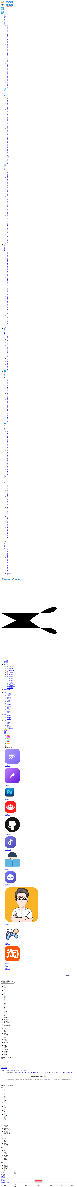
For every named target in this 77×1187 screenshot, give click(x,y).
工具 (4, 1085)
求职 (11, 1085)
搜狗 (8, 725)
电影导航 (3, 1176)
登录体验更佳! (38, 1181)
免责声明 (45, 1072)
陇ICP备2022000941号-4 (66, 1072)
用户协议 (39, 1072)
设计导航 (3, 1180)
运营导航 (3, 1177)
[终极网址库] (11, 580)
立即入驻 (3, 1059)
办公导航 (3, 1179)
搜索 (2, 1085)
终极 (57, 1072)
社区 (6, 1085)
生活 (9, 1085)
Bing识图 (9, 722)
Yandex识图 (10, 728)
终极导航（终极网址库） (23, 1072)
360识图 (9, 727)
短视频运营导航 (5, 1182)
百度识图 (9, 723)
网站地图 (33, 1072)
